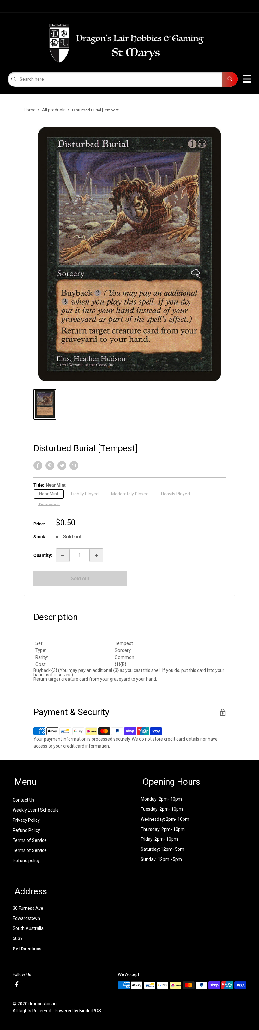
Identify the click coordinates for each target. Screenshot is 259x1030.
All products (54, 109)
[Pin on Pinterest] (49, 465)
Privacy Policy (26, 820)
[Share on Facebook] (37, 465)
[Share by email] (73, 465)
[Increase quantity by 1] (96, 555)
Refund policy (26, 860)
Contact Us (23, 799)
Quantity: (42, 555)
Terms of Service (30, 840)
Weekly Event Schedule (36, 810)
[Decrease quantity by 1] (62, 555)
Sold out (80, 579)
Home (30, 109)
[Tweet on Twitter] (61, 465)
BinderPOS (90, 1010)
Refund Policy (26, 830)
